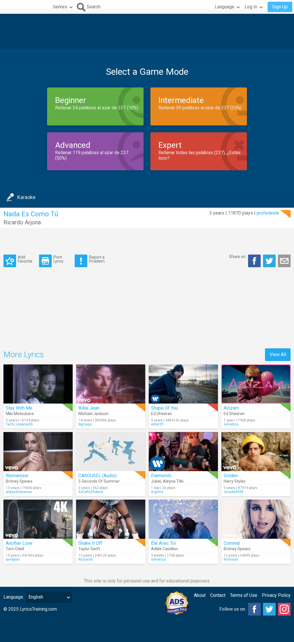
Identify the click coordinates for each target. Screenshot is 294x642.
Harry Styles (234, 481)
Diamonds (161, 475)
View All (278, 354)
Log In (251, 6)
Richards (85, 559)
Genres (60, 6)
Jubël (156, 481)
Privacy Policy (276, 595)
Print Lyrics (58, 259)
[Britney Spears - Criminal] (256, 519)
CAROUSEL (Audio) (97, 475)
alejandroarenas (19, 492)
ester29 (157, 424)
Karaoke (26, 197)
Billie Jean (88, 408)
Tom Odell (15, 549)
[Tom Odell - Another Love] (38, 519)
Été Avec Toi (163, 543)
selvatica (231, 424)
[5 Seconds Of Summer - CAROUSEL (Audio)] (110, 451)
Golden (231, 475)
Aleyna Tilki (173, 481)
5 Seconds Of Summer (99, 481)
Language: (13, 597)
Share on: (237, 257)
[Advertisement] (147, 31)
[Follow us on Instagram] (284, 609)
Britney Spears (19, 481)
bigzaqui (85, 424)
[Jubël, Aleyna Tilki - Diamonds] (183, 451)
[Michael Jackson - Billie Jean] (110, 384)
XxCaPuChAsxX (90, 492)
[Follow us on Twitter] (269, 609)
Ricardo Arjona (22, 222)
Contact (217, 595)
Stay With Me (19, 408)
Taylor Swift (89, 549)
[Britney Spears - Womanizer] (38, 451)
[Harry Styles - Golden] (256, 451)
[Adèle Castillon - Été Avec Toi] (183, 519)
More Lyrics (23, 354)
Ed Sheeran (161, 413)
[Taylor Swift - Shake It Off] (110, 519)
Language (224, 6)
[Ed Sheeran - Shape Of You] (183, 384)
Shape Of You (164, 408)
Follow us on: (232, 609)
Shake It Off (90, 543)
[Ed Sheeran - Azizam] (256, 384)
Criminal (232, 543)
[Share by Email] (284, 261)
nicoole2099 (233, 492)
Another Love (19, 543)
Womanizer (17, 475)
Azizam (231, 408)
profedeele (268, 213)
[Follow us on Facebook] (254, 609)
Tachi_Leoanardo (19, 424)
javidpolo (13, 559)
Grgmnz (157, 492)
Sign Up (280, 6)
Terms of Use (243, 595)
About (200, 595)
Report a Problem (97, 259)
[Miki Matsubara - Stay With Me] (38, 384)
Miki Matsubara (20, 413)
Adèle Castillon (164, 549)
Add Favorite (25, 259)
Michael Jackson (93, 413)
